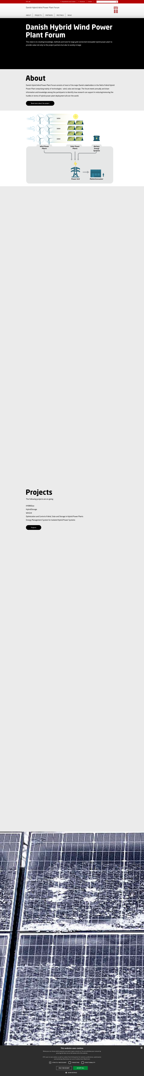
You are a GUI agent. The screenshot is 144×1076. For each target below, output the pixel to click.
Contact (90, 1)
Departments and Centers (69, 1)
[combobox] (142, 1048)
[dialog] (72, 1060)
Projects (38, 15)
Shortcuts (82, 1)
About (28, 15)
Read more (87, 1059)
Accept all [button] (80, 1068)
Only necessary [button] (64, 1068)
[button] (72, 1072)
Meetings (60, 15)
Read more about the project (40, 103)
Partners (49, 15)
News (70, 15)
